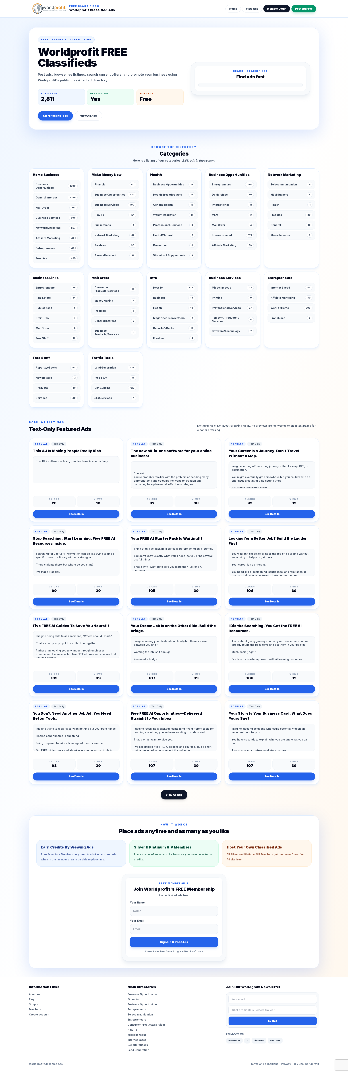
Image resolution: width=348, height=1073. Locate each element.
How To (132, 1029)
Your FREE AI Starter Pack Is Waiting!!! (166, 538)
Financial (133, 999)
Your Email (137, 920)
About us (34, 994)
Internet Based (137, 1039)
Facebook (234, 1040)
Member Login (276, 8)
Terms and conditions (264, 1063)
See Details (76, 513)
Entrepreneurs (137, 1009)
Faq (31, 999)
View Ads (252, 8)
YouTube (275, 1040)
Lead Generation (138, 1049)
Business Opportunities (143, 994)
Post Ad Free (303, 8)
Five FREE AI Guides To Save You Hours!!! (71, 626)
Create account (39, 1014)
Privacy (286, 1063)
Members (35, 1009)
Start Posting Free (55, 115)
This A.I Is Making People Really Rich (67, 451)
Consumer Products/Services (146, 1024)
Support (34, 1004)
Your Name (137, 902)
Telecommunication (140, 1014)
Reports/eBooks (138, 1044)
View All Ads (88, 115)
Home (233, 8)
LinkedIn (259, 1040)
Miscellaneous (137, 1034)
